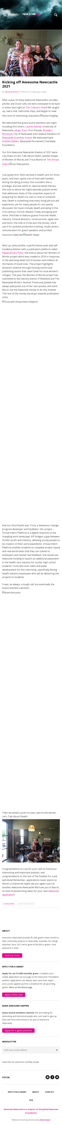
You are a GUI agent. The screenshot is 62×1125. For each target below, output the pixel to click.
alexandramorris (12, 91)
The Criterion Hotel (36, 107)
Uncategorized (26, 904)
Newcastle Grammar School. (17, 137)
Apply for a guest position (18, 1030)
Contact (49, 1092)
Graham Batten (10, 141)
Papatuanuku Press (13, 252)
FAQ (31, 1100)
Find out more (12, 955)
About (35, 1092)
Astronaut (45, 1119)
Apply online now (14, 994)
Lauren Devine (33, 126)
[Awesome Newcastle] (31, 15)
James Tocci (20, 130)
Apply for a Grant (17, 1092)
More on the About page (20, 987)
